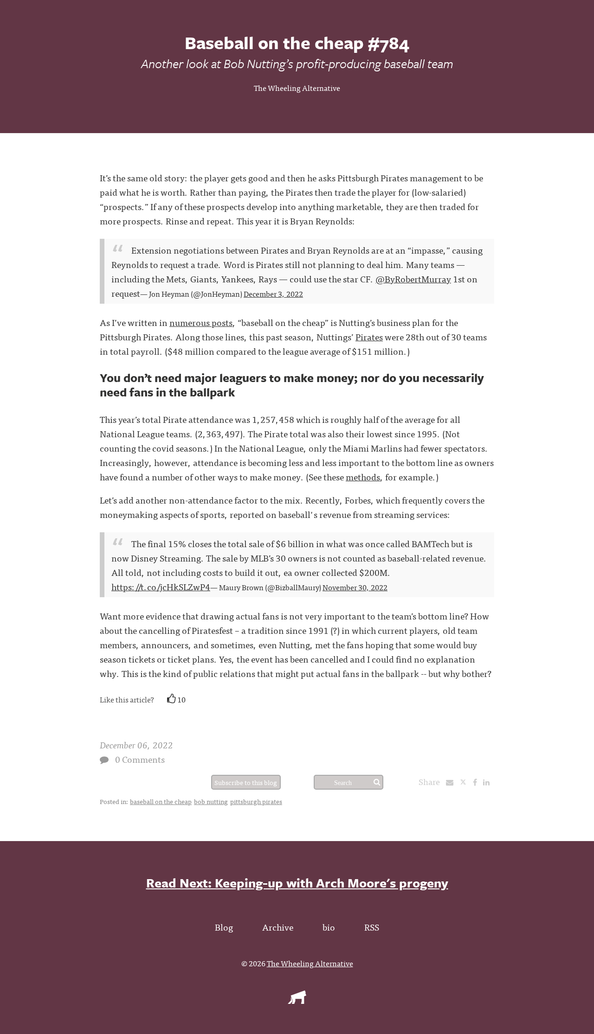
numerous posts (200, 322)
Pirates (369, 336)
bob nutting (211, 801)
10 (181, 699)
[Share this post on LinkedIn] (488, 782)
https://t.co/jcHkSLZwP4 (160, 586)
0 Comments (140, 759)
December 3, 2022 (273, 293)
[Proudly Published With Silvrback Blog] (297, 1001)
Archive (277, 926)
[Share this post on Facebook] (477, 782)
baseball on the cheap (161, 801)
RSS (371, 926)
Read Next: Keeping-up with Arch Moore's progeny (297, 883)
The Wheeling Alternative (297, 88)
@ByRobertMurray (413, 278)
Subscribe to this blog (245, 782)
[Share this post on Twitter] (466, 782)
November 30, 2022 (355, 587)
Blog (224, 926)
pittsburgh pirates (256, 801)
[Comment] (104, 759)
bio (329, 926)
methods (363, 476)
